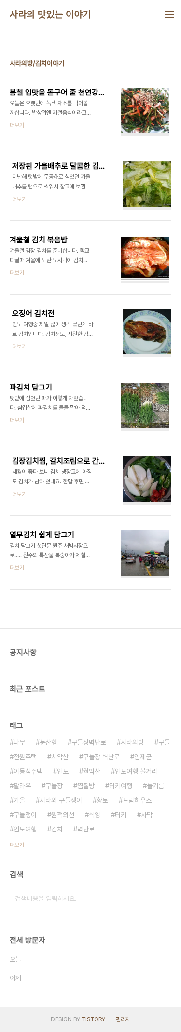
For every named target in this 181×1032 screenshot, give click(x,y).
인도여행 (25, 829)
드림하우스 (137, 800)
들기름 (155, 786)
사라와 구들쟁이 (61, 800)
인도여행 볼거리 (136, 771)
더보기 (17, 845)
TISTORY (93, 1019)
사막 (147, 814)
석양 (94, 814)
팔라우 (22, 786)
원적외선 (62, 814)
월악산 (91, 771)
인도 (63, 771)
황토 (102, 800)
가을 (19, 800)
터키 (120, 814)
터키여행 (120, 786)
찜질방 (86, 786)
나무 (19, 742)
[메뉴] (169, 14)
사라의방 (132, 742)
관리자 (123, 1019)
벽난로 (86, 829)
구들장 (54, 786)
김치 (57, 829)
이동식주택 (28, 771)
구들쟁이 (25, 814)
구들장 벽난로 (101, 757)
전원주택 (25, 757)
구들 (164, 742)
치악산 (60, 757)
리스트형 (164, 63)
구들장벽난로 (88, 742)
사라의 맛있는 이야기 (50, 14)
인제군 (143, 757)
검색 (162, 898)
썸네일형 (147, 63)
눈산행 (48, 742)
